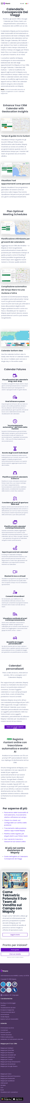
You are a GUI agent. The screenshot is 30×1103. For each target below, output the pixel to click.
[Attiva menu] (3, 3)
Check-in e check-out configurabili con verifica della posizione (15, 822)
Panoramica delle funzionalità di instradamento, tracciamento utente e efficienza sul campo (16, 814)
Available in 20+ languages (10, 995)
